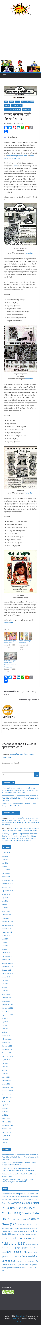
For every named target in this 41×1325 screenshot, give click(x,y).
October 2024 (6, 929)
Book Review (26, 1196)
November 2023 (7, 967)
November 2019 (7, 1125)
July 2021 (5, 1063)
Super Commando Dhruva (18, 1267)
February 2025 (6, 915)
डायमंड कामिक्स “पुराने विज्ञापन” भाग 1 (17, 156)
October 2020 (6, 1094)
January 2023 (6, 1001)
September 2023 (7, 973)
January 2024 (6, 960)
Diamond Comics (17, 105)
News (30, 1252)
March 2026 (6, 870)
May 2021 (5, 1070)
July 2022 (5, 1022)
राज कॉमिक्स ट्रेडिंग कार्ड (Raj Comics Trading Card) (20, 693)
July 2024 (5, 939)
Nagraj (24, 1248)
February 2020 (6, 1122)
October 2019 (6, 1129)
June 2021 (5, 1067)
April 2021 (5, 1074)
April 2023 (5, 991)
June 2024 (5, 942)
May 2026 (5, 863)
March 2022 (6, 1036)
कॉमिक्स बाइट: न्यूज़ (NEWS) (28, 699)
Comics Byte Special (20, 1219)
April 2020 (5, 1115)
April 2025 (5, 908)
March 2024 (6, 953)
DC (9, 1228)
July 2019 (5, 1139)
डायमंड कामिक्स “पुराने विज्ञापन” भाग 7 (10, 642)
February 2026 (6, 873)
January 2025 (6, 918)
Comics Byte (19, 123)
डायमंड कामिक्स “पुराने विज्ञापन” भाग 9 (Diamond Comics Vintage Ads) (10, 664)
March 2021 (6, 1077)
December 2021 (7, 1046)
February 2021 (6, 1080)
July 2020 (5, 1105)
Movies (14, 1248)
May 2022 (5, 1029)
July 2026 (5, 856)
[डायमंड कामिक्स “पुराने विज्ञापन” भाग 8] (26, 636)
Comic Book (10, 1203)
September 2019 (7, 1132)
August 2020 (6, 1101)
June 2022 (5, 1025)
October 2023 (6, 970)
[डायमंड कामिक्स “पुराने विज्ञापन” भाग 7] (10, 636)
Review (23, 1264)
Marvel (30, 1244)
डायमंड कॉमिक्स (29, 253)
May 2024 (5, 946)
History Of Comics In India (12, 109)
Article (35, 1194)
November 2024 (7, 925)
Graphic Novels (26, 1231)
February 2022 (6, 1039)
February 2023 (6, 998)
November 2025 (7, 884)
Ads (6, 102)
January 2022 (6, 1042)
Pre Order (25, 1256)
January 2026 (6, 877)
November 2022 (7, 1008)
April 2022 (5, 1032)
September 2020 (7, 1098)
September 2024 (7, 932)
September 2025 (7, 891)
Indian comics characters (22, 1234)
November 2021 (7, 1049)
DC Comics (18, 1228)
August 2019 (6, 1136)
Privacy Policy (6, 1288)
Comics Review (26, 1225)
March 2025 (6, 911)
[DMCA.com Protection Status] (8, 1291)
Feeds (7, 1149)
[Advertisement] (20, 40)
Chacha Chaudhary (28, 102)
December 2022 (7, 1004)
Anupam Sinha (24, 1194)
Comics (7, 105)
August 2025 (6, 894)
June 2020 (5, 1108)
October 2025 (6, 887)
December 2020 (7, 1087)
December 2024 (7, 922)
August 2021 (6, 1060)
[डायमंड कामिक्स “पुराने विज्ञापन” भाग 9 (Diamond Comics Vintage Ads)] (10, 656)
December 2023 (7, 963)
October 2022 (6, 1011)
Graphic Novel (13, 1231)
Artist (11, 102)
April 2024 (5, 949)
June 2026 (5, 859)
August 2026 (6, 853)
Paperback (13, 1257)
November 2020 (7, 1091)
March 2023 (6, 994)
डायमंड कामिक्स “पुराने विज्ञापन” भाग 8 (25, 642)
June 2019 (5, 1143)
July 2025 (5, 897)
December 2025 (7, 880)
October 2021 (6, 1053)
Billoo (17, 102)
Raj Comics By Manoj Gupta (26, 1261)
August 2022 (6, 1018)
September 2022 (7, 1015)
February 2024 (6, 956)
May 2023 (5, 987)
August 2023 (6, 977)
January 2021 (6, 1084)
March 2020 (6, 1118)
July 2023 (5, 980)
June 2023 (5, 984)
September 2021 (7, 1056)
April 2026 (5, 866)
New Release (16, 1251)
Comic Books (22, 1208)
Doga (4, 1231)
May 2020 (5, 1112)
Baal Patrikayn (14, 1196)
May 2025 (5, 904)
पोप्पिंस (15, 166)
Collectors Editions (29, 1199)
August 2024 (6, 935)
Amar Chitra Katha (9, 1194)
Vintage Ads (26, 109)
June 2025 (5, 901)
